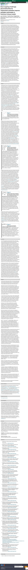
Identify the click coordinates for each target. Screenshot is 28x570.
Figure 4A (2, 217)
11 (2, 185)
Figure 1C (3, 106)
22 (14, 271)
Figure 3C (15, 180)
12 (6, 62)
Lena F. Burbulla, (4, 16)
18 (14, 177)
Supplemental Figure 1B (4, 389)
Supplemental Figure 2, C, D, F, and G (6, 387)
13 (8, 67)
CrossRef (11, 446)
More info (8, 20)
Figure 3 (9, 192)
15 (4, 73)
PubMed (9, 443)
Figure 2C (15, 135)
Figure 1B (5, 105)
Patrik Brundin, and (16, 17)
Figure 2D (17, 136)
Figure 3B (8, 179)
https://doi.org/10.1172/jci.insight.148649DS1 (7, 104)
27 (1, 346)
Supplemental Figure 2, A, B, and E (14, 390)
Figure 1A (11, 95)
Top (27, 2)
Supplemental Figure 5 (4, 220)
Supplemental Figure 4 (4, 189)
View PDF (2, 21)
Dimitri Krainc (3, 18)
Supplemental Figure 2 (16, 143)
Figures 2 (6, 386)
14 (7, 256)
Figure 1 (9, 113)
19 (7, 218)
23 (15, 272)
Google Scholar (12, 443)
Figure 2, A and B (15, 131)
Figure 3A (16, 178)
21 (11, 267)
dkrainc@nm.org (3, 418)
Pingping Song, (16, 16)
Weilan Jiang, (3, 17)
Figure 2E (10, 143)
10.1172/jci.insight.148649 (15, 3)
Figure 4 (9, 224)
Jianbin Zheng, (11, 16)
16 (16, 93)
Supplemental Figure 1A (12, 386)
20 (5, 265)
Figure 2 (9, 146)
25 (17, 286)
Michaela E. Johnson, (9, 17)
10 (12, 362)
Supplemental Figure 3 (11, 181)
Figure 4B (2, 219)
